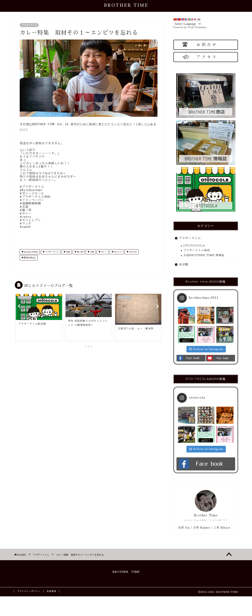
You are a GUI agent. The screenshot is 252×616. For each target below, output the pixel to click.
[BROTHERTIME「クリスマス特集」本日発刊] (224, 415)
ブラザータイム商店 (196, 250)
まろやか (132, 252)
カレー (103, 252)
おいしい (117, 252)
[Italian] (191, 19)
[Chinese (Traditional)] (179, 19)
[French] (187, 19)
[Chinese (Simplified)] (175, 19)
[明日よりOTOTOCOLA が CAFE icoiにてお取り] (205, 315)
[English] (183, 19)
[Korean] (198, 19)
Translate (201, 27)
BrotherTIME (30, 252)
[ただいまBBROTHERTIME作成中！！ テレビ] (224, 315)
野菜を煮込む (29, 258)
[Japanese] (194, 19)
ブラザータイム (29, 25)
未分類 (183, 264)
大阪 (91, 252)
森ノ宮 (79, 252)
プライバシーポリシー (29, 591)
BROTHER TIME (126, 5)
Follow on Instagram (208, 349)
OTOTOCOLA (194, 245)
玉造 (67, 252)
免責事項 (51, 591)
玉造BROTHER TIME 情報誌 (203, 255)
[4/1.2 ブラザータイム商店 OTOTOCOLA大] (205, 415)
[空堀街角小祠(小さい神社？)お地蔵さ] (186, 315)
